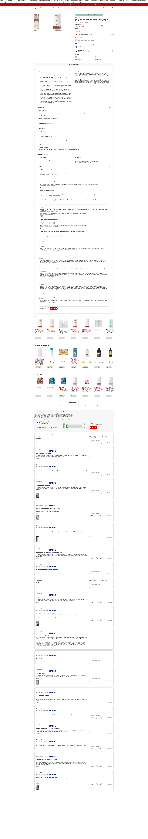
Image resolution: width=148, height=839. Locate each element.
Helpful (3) (50, 226)
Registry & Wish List (98, 4)
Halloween (20, 0)
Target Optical (14, 2)
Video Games (122, 0)
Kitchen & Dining (44, 0)
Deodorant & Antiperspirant (50, 11)
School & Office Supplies (101, 0)
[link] (79, 22)
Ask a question (54, 308)
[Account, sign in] (106, 8)
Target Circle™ (71, 4)
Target (35, 11)
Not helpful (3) (53, 182)
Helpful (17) (48, 185)
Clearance (21, 2)
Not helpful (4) (53, 185)
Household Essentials (64, 0)
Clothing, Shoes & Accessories (28, 0)
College (16, 0)
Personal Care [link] (96, 404)
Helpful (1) (50, 195)
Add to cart (78, 31)
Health (90, 0)
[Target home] (36, 7)
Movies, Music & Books (130, 0)
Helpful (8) (48, 223)
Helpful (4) (48, 200)
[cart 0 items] (112, 8)
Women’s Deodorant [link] (74, 404)
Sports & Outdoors (83, 0)
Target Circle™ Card (79, 4)
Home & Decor (38, 0)
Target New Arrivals (4, 0)
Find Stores (86, 2)
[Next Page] (113, 329)
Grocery (58, 0)
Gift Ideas (143, 0)
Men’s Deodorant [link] (82, 404)
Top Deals (40, 2)
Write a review (93, 427)
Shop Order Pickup (58, 2)
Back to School (11, 0)
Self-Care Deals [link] (89, 404)
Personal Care (77, 0)
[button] (79, 22)
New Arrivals (26, 2)
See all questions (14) (43, 308)
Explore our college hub (93, 14)
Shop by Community (6, 2)
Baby (70, 0)
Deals (18, 2)
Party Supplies (138, 0)
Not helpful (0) (55, 195)
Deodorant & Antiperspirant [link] (53, 404)
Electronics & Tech (115, 0)
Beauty (72, 0)
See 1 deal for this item (80, 26)
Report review (109, 442)
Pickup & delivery (57, 7)
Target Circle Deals (46, 2)
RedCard (77, 2)
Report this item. (68, 140)
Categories (42, 7)
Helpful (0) (47, 177)
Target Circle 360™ (89, 4)
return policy (80, 162)
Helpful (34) (47, 174)
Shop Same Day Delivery (67, 2)
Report (56, 174)
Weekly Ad (52, 2)
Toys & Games (109, 0)
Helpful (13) (48, 182)
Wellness (94, 0)
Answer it (41, 187)
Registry (73, 2)
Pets (88, 0)
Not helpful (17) (55, 226)
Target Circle (81, 2)
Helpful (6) (48, 211)
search (100, 7)
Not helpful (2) (52, 174)
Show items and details (89, 40)
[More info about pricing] (102, 25)
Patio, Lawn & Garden (52, 0)
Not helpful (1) (52, 177)
